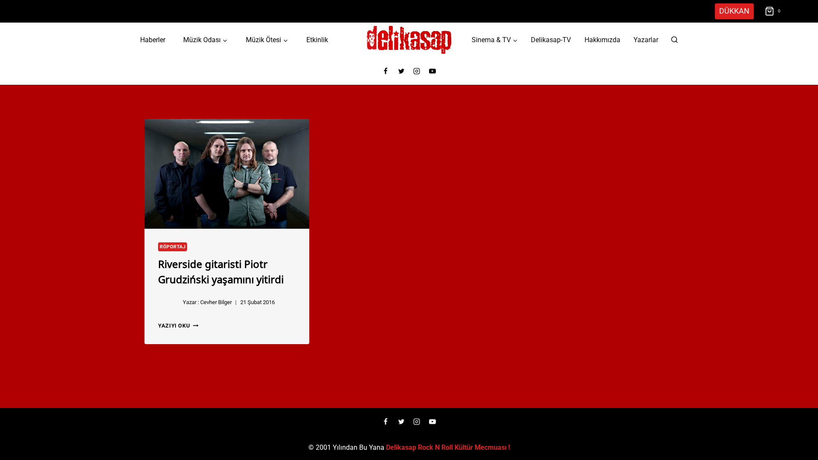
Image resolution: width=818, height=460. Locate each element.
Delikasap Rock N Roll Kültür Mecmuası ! (448, 447)
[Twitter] (401, 71)
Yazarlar (646, 40)
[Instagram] (416, 71)
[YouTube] (432, 71)
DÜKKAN (734, 10)
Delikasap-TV (551, 40)
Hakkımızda (602, 40)
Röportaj (172, 247)
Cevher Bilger (216, 302)
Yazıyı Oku (178, 325)
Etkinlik (317, 40)
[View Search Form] (674, 40)
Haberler (152, 40)
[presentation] (226, 174)
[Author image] (168, 302)
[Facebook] (385, 71)
